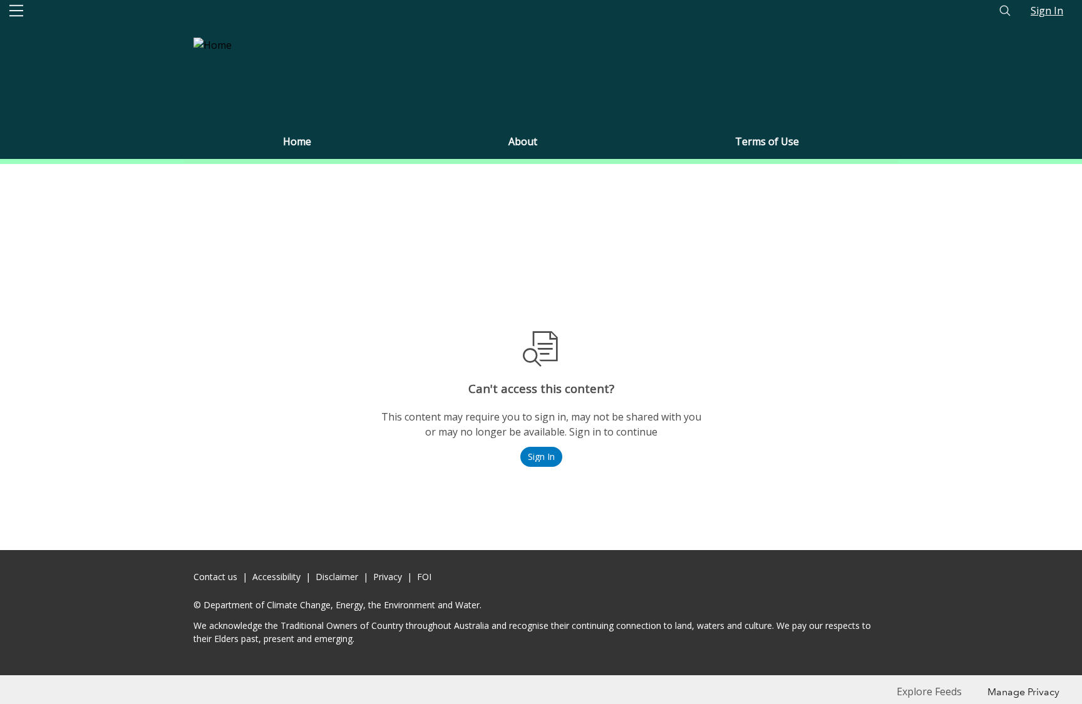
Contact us (215, 577)
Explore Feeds (929, 691)
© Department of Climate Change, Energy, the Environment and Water (336, 605)
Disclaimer (337, 577)
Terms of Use (767, 141)
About (522, 141)
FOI (424, 577)
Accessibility (276, 577)
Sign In (1047, 11)
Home (297, 141)
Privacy (387, 577)
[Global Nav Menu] (16, 10)
